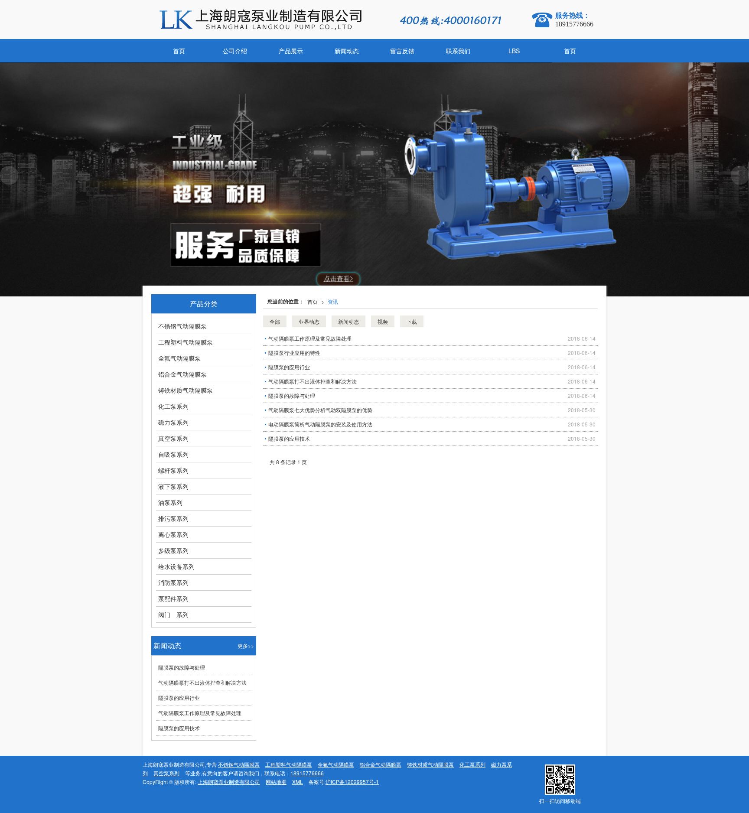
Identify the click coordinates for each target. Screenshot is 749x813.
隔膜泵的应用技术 (289, 438)
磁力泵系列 (173, 422)
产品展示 (291, 50)
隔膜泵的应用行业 (289, 367)
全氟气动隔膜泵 (179, 358)
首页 (179, 50)
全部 (275, 321)
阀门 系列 (173, 614)
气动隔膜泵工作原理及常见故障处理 (310, 338)
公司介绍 (235, 50)
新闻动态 (347, 50)
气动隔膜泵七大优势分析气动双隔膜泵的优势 (320, 409)
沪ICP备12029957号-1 (352, 781)
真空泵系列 (173, 438)
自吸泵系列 (173, 454)
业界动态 (309, 321)
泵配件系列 (173, 598)
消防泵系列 (173, 582)
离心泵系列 (173, 534)
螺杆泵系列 (173, 470)
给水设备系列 (176, 566)
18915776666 (307, 773)
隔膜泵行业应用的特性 (294, 352)
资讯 (333, 301)
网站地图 (276, 781)
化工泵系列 (173, 406)
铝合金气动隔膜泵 (182, 374)
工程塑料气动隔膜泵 (185, 342)
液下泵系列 (173, 486)
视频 (383, 321)
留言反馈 (402, 50)
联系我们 (458, 50)
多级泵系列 (173, 550)
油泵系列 (170, 502)
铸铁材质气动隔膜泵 (185, 390)
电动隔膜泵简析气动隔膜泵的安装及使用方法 (320, 424)
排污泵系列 (173, 518)
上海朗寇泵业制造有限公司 (229, 781)
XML (297, 781)
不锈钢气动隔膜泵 (182, 326)
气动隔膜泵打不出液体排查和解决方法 (312, 381)
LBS (514, 50)
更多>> (246, 645)
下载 (412, 321)
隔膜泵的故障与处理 (291, 395)
